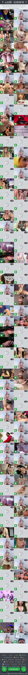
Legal (26, 673)
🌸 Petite (6, 661)
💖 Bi (23, 661)
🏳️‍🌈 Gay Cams (14, 664)
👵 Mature (16, 657)
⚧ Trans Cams (22, 664)
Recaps (16, 673)
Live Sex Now (14, 669)
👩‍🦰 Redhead (18, 659)
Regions (9, 673)
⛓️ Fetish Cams (16, 666)
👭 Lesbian (18, 661)
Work (13, 673)
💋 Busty (12, 661)
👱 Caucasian (23, 655)
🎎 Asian (4, 655)
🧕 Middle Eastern (8, 657)
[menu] (4, 669)
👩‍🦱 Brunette (11, 659)
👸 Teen (22, 657)
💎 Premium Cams (6, 666)
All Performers (21, 673)
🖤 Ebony (10, 655)
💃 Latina (16, 655)
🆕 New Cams (5, 664)
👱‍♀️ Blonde (4, 659)
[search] (23, 669)
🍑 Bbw (24, 659)
